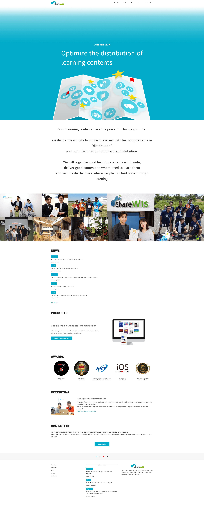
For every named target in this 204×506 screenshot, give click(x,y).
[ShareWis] (107, 456)
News (52, 470)
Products (53, 467)
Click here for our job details (86, 411)
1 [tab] (102, 118)
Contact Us (54, 476)
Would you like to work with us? (91, 398)
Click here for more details (62, 338)
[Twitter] (100, 456)
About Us (53, 465)
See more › (54, 302)
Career (53, 473)
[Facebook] (96, 456)
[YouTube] (103, 456)
